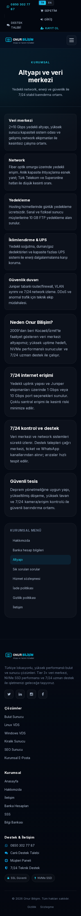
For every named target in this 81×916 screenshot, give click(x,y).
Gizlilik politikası (24, 598)
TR (42, 2)
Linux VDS (12, 725)
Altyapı (18, 559)
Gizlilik (31, 907)
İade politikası (23, 588)
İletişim (18, 607)
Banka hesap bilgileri (28, 550)
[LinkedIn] (20, 694)
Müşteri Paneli (20, 860)
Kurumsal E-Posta (17, 758)
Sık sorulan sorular (26, 569)
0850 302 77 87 (22, 845)
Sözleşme (47, 907)
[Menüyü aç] (71, 40)
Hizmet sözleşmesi (26, 579)
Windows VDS (15, 733)
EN (50, 2)
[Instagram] (31, 694)
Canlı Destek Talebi (24, 853)
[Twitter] (9, 694)
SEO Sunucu (13, 749)
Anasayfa (11, 781)
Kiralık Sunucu (14, 741)
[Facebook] (42, 694)
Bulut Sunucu (14, 717)
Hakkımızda (21, 540)
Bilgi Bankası (13, 822)
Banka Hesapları (16, 806)
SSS (7, 814)
